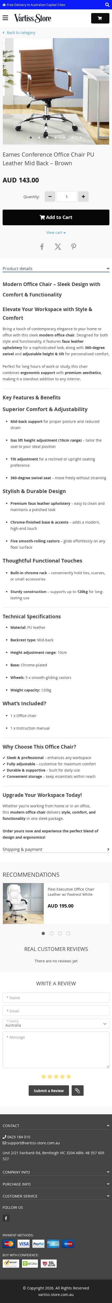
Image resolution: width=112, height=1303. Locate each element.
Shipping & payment (22, 849)
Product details (18, 268)
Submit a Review (49, 1090)
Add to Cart (58, 217)
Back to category (20, 32)
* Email (13, 1011)
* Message (16, 1037)
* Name (13, 997)
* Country (12, 1021)
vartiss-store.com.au (56, 1294)
